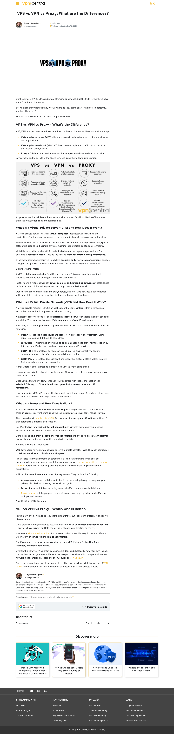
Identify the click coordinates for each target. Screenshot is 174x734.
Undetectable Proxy (98, 710)
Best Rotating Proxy (98, 720)
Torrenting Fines (60, 720)
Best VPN (20, 705)
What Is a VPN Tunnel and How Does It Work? (141, 669)
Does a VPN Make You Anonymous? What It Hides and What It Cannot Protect (32, 670)
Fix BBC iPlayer (23, 710)
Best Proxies (95, 705)
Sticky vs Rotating (97, 715)
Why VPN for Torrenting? (63, 715)
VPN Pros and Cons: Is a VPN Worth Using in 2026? (105, 669)
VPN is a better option (39, 533)
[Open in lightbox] (63, 188)
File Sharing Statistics (136, 710)
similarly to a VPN (45, 418)
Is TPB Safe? (58, 710)
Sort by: (90, 623)
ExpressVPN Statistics (136, 720)
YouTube (31, 691)
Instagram (38, 691)
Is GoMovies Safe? (24, 715)
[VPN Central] (33, 3)
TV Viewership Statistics (137, 715)
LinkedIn (45, 691)
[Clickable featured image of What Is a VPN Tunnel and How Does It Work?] (141, 654)
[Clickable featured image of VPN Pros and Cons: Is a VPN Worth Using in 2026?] (105, 654)
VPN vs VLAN (77, 558)
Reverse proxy (29, 493)
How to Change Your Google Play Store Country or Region (69, 670)
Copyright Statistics (135, 705)
